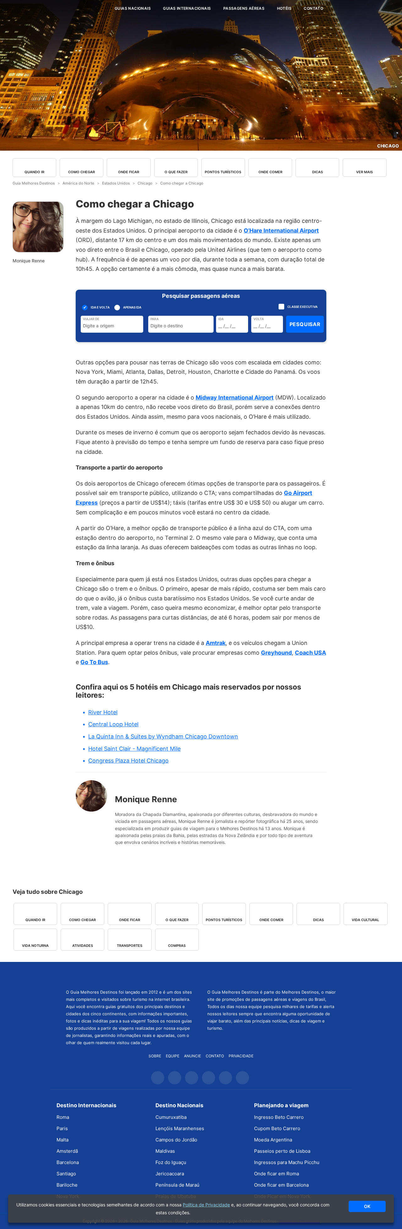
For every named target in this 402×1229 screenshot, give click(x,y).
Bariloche (67, 1185)
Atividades (82, 945)
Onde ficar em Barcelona (281, 1185)
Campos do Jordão (176, 1140)
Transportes (129, 945)
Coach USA (310, 652)
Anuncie (192, 1056)
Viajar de (91, 319)
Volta (258, 319)
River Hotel (102, 712)
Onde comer (270, 172)
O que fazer (176, 172)
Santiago (66, 1174)
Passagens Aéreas (243, 8)
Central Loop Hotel (113, 724)
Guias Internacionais (187, 8)
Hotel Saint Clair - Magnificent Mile (134, 748)
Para (154, 319)
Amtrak (215, 643)
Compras (177, 945)
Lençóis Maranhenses (179, 1128)
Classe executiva (302, 307)
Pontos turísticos (223, 172)
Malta (62, 1140)
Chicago (388, 145)
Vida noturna (35, 945)
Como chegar (81, 172)
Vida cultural (365, 920)
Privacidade (241, 1056)
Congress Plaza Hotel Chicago (128, 760)
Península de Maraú (177, 1185)
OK (367, 1206)
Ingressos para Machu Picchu (286, 1162)
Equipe (172, 1056)
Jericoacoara (169, 1174)
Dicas (317, 172)
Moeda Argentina (273, 1140)
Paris (62, 1128)
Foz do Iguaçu (170, 1162)
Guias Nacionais (133, 8)
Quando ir (34, 172)
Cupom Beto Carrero (277, 1128)
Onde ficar (128, 172)
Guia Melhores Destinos (72, 8)
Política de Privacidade (206, 1204)
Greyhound (276, 652)
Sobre (155, 1056)
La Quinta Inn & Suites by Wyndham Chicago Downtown (163, 736)
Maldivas (165, 1151)
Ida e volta (100, 307)
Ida (221, 319)
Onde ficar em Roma (276, 1174)
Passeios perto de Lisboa (282, 1151)
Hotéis (284, 8)
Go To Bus (94, 662)
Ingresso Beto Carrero (279, 1117)
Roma (63, 1117)
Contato (313, 8)
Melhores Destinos (271, 974)
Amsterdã (67, 1151)
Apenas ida (131, 307)
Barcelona (68, 1162)
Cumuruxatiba (171, 1117)
